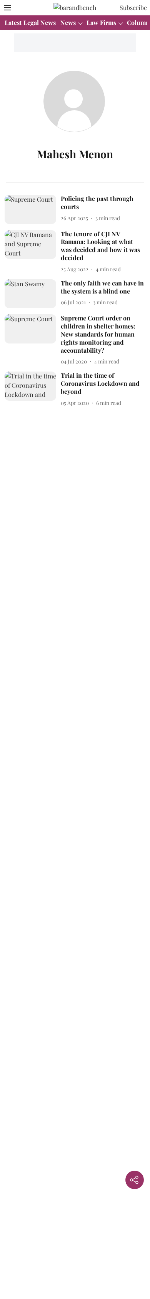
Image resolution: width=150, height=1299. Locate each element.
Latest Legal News (30, 22)
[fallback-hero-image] (33, 209)
